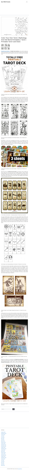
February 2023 (3, 442)
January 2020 (3, 453)
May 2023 (2, 438)
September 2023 (3, 433)
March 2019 (3, 465)
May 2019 (2, 462)
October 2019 (3, 456)
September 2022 (3, 448)
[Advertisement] (14, 9)
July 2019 (2, 460)
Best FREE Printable (5, 1)
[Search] (13, 409)
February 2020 (3, 452)
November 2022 (3, 446)
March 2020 (3, 451)
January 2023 (3, 443)
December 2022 (3, 444)
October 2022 (3, 447)
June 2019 (2, 461)
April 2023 (2, 439)
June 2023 (2, 437)
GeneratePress (20, 468)
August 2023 (3, 434)
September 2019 (3, 457)
